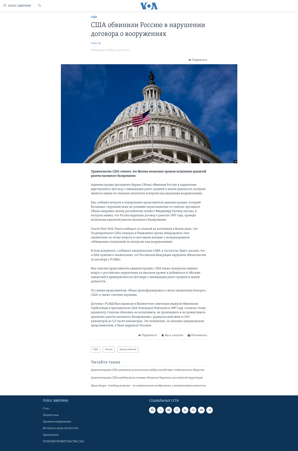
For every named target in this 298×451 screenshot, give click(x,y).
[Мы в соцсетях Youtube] (168, 410)
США (94, 17)
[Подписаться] (201, 410)
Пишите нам (50, 415)
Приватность (51, 435)
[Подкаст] (193, 410)
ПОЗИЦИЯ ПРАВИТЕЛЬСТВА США (63, 441)
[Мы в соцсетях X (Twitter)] (160, 410)
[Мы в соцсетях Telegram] (209, 410)
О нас (46, 408)
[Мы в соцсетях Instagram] (176, 410)
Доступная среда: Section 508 (60, 428)
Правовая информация (57, 422)
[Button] (197, 60)
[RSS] (185, 410)
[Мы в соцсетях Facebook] (152, 410)
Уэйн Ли (96, 43)
